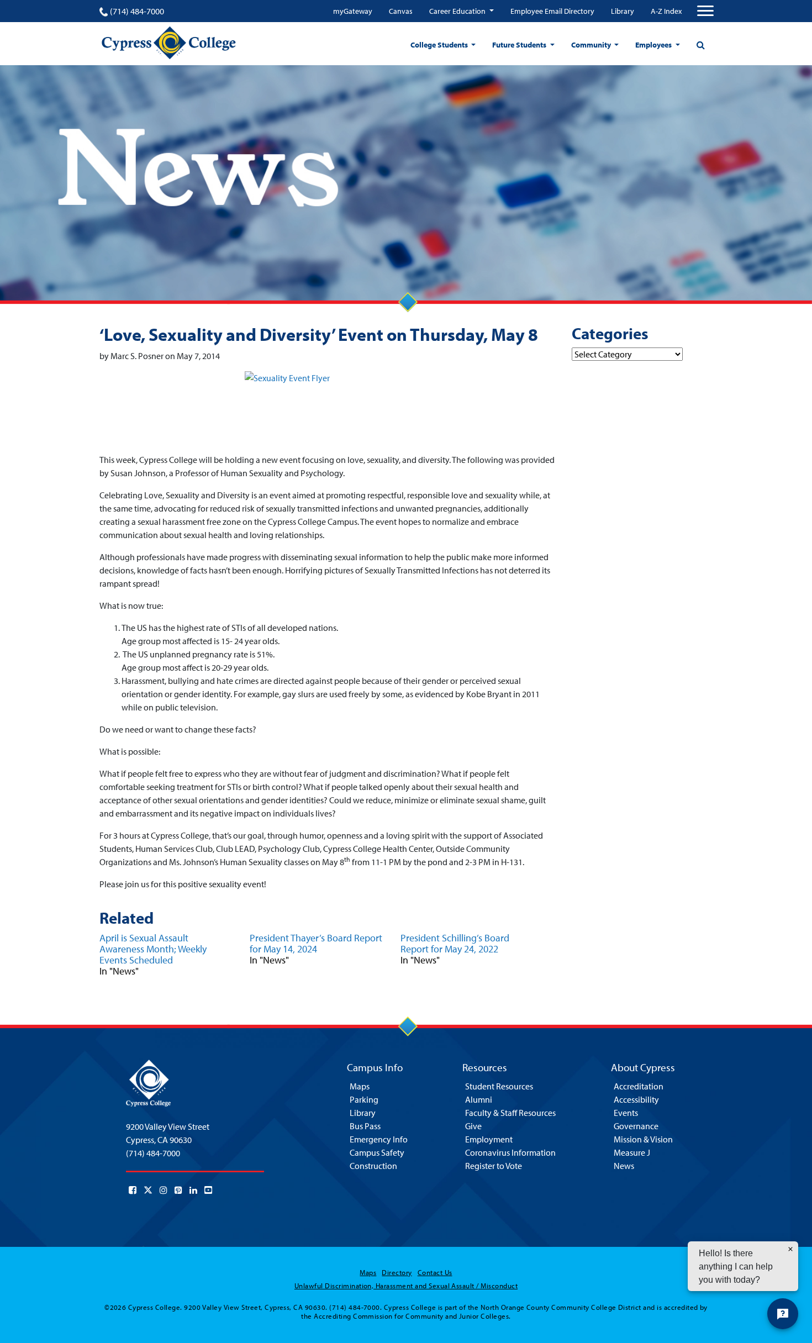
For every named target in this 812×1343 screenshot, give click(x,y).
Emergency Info (379, 1139)
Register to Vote (493, 1165)
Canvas (401, 11)
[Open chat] (782, 1313)
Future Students (520, 45)
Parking (364, 1099)
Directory (397, 1272)
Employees (654, 45)
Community (592, 45)
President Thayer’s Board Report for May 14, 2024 (316, 943)
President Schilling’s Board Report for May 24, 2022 (454, 943)
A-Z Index (666, 11)
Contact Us (435, 1272)
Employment (489, 1139)
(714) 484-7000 (137, 11)
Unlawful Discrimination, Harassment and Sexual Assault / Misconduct (406, 1285)
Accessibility (636, 1099)
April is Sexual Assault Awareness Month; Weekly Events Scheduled (153, 948)
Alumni (478, 1099)
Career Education (458, 11)
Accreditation (638, 1086)
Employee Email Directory (552, 11)
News (624, 1165)
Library (622, 11)
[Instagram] (163, 1189)
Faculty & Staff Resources (510, 1112)
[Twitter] (148, 1189)
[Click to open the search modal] (700, 45)
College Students (440, 45)
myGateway (352, 11)
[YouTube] (208, 1189)
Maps (360, 1086)
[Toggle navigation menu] (705, 11)
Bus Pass (365, 1125)
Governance (636, 1125)
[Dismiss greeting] (790, 1249)
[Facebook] (132, 1189)
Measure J (632, 1152)
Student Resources (499, 1086)
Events (626, 1112)
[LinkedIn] (193, 1189)
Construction (373, 1165)
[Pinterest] (178, 1189)
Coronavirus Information (510, 1152)
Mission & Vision (643, 1139)
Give (473, 1125)
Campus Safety (377, 1152)
